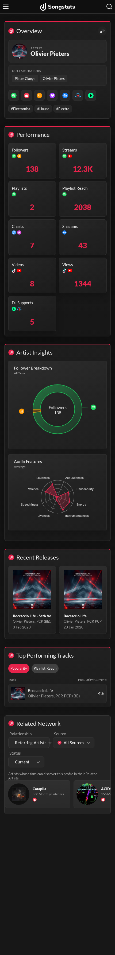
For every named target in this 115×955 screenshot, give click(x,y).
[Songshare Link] (102, 30)
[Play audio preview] (18, 693)
